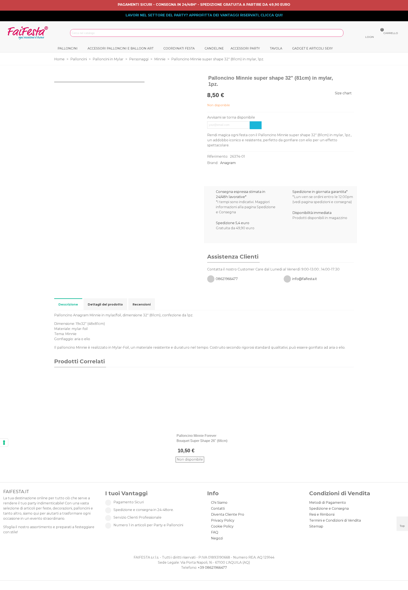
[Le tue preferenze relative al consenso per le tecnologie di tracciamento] (4, 443)
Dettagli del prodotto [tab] (105, 304)
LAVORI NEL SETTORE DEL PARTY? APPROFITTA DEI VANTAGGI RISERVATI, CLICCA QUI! (204, 15)
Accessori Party (245, 48)
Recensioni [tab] (142, 304)
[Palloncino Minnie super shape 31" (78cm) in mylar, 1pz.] (344, 78)
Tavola (276, 48)
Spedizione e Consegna (329, 509)
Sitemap (316, 526)
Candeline (214, 48)
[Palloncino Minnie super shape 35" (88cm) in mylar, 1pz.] (350, 78)
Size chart (343, 93)
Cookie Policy (222, 526)
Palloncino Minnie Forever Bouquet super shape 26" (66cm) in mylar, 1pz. (202, 441)
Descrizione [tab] (68, 304)
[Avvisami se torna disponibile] (256, 125)
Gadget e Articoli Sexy (312, 48)
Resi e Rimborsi (321, 514)
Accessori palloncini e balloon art (120, 48)
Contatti (218, 509)
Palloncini (68, 48)
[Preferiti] (230, 435)
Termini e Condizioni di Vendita (335, 520)
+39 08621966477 (212, 568)
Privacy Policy (222, 520)
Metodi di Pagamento (327, 503)
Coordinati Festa (179, 48)
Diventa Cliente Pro (227, 514)
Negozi (217, 538)
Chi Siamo (219, 503)
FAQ (214, 532)
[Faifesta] (28, 33)
